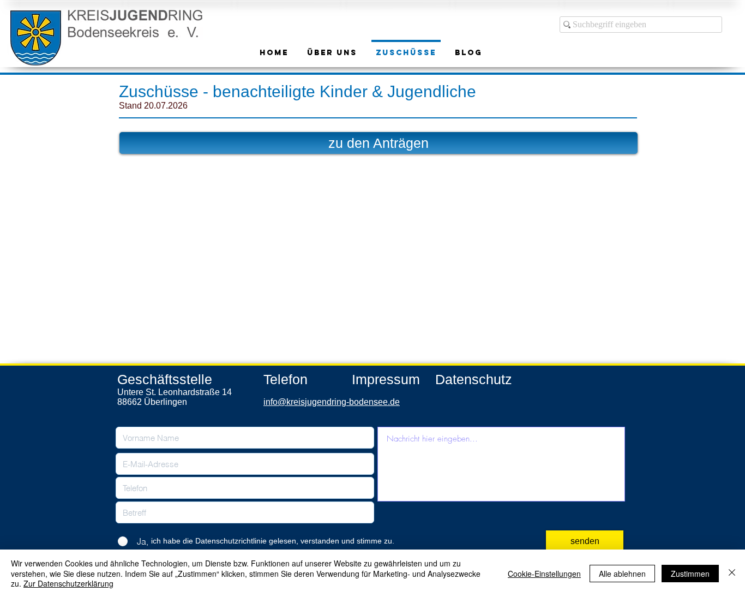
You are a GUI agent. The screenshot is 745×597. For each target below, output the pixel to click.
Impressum (386, 379)
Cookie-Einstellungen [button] (544, 573)
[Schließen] (731, 573)
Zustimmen (690, 573)
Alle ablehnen (622, 573)
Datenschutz (473, 379)
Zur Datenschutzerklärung (68, 583)
